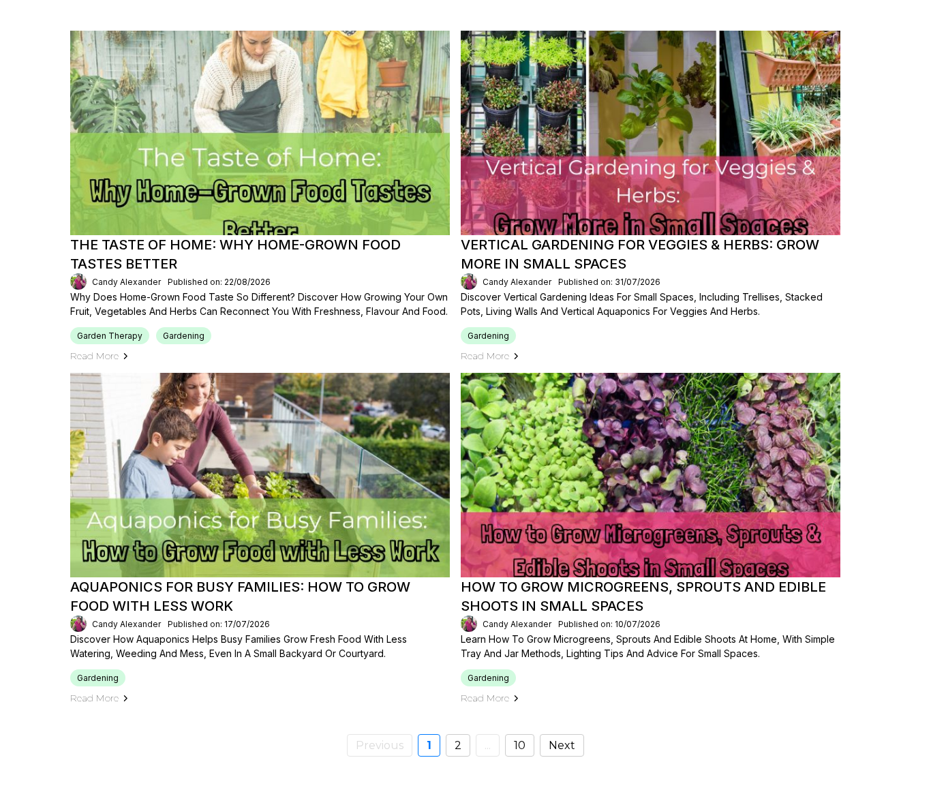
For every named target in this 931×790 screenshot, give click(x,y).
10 (519, 745)
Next (562, 745)
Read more (94, 356)
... (488, 745)
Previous (379, 745)
